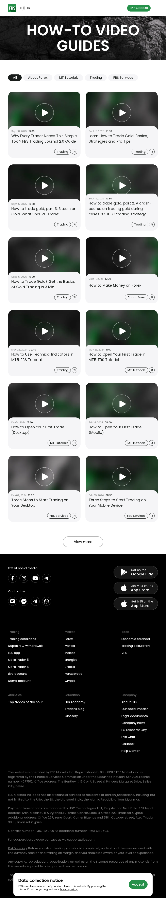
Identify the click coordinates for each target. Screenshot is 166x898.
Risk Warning (17, 848)
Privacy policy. (69, 889)
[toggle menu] (155, 8)
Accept (138, 884)
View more (83, 541)
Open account (139, 8)
